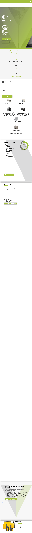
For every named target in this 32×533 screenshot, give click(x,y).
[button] (30, 5)
